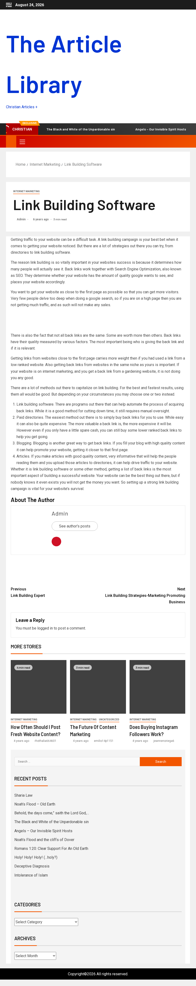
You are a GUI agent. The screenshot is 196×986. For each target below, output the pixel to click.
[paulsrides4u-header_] (52, 321)
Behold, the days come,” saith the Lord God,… (51, 813)
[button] (22, 142)
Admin (21, 219)
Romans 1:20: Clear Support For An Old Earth (51, 848)
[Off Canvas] (9, 5)
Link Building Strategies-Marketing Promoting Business (145, 595)
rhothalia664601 (45, 741)
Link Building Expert (28, 592)
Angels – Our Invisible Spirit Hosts (140, 129)
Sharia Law (23, 795)
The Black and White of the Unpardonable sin (60, 129)
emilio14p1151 (104, 741)
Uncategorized (109, 719)
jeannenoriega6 (163, 741)
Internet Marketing (26, 191)
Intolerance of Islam (31, 875)
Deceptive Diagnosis (31, 866)
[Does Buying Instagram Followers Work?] (157, 687)
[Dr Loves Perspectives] (98, 570)
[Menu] (22, 142)
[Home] (11, 141)
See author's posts (74, 526)
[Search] (186, 141)
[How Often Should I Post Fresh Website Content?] (38, 687)
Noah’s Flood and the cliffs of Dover (44, 839)
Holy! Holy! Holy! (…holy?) (35, 857)
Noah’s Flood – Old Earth (34, 804)
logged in (45, 628)
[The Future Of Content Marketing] (98, 687)
